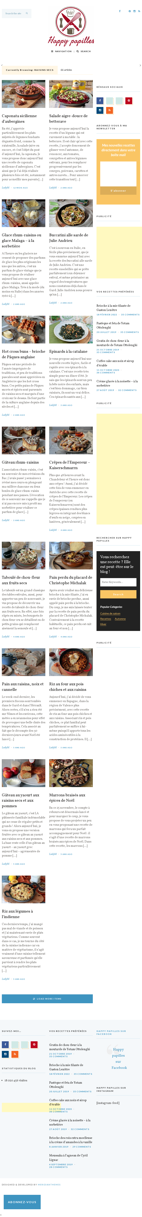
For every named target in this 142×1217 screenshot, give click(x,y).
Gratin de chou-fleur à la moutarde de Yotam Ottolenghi (117, 343)
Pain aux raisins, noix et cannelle (23, 687)
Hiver (103, 624)
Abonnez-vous (22, 1202)
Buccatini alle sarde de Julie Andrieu (68, 238)
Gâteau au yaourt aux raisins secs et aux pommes (20, 801)
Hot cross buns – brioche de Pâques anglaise (23, 354)
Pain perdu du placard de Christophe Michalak (70, 580)
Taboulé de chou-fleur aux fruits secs (21, 580)
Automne (120, 618)
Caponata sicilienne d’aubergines (19, 119)
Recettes (105, 618)
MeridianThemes (49, 1184)
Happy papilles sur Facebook (111, 1032)
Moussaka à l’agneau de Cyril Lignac (68, 1158)
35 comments (130, 314)
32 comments (127, 390)
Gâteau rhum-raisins (20, 462)
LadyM (5, 188)
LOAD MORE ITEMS (49, 999)
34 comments (106, 372)
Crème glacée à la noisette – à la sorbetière (117, 383)
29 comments (81, 1146)
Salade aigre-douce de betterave (68, 119)
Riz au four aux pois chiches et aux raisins (67, 687)
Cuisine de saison (110, 613)
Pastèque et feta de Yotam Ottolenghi (113, 325)
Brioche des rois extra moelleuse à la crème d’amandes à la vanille (70, 1140)
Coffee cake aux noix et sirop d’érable (115, 363)
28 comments (58, 1167)
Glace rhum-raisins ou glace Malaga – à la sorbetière (21, 241)
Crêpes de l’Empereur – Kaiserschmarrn (69, 465)
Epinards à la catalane (68, 352)
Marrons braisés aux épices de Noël (67, 798)
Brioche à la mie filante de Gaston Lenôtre (114, 308)
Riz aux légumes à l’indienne (17, 914)
